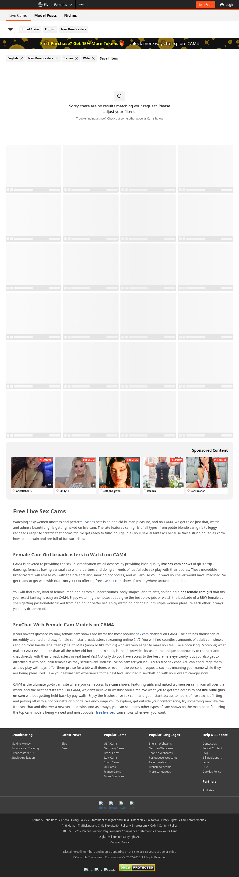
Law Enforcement (192, 820)
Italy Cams (111, 758)
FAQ (205, 753)
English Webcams (160, 744)
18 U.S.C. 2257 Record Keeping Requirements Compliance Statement (107, 831)
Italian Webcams (160, 762)
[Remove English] (22, 58)
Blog (64, 744)
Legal (206, 762)
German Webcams (161, 748)
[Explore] (81, 4)
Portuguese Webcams (163, 758)
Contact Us (210, 744)
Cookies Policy (212, 772)
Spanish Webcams (161, 753)
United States (30, 29)
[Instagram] (113, 805)
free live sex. (106, 712)
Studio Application (23, 758)
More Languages (160, 772)
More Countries (114, 776)
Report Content (212, 748)
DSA (205, 767)
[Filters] (10, 29)
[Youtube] (133, 805)
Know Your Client (166, 831)
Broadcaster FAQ (22, 753)
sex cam (142, 634)
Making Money (21, 744)
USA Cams (111, 744)
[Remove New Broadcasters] (57, 58)
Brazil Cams (112, 753)
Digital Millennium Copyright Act (120, 837)
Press (65, 748)
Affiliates (208, 790)
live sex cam (112, 580)
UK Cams (110, 767)
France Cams (112, 772)
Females (60, 4)
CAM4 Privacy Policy (74, 820)
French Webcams (160, 767)
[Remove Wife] (93, 58)
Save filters (109, 58)
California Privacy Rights (162, 820)
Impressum (139, 826)
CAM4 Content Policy (163, 826)
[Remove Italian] (76, 58)
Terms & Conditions (44, 820)
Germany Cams (114, 748)
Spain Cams (111, 762)
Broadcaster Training (25, 748)
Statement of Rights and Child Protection (117, 820)
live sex (89, 522)
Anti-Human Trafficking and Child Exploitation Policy (95, 826)
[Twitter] (123, 805)
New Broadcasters (73, 29)
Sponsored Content (210, 450)
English (50, 29)
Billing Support (212, 758)
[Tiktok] (102, 805)
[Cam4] (17, 4)
